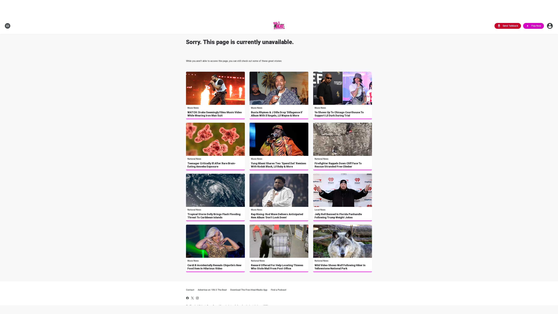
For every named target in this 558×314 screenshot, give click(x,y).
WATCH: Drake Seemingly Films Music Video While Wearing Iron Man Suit (214, 114)
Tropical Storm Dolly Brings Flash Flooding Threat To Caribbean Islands (213, 216)
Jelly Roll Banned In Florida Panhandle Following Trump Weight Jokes (338, 216)
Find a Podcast (278, 290)
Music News (193, 108)
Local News (320, 210)
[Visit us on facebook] (187, 298)
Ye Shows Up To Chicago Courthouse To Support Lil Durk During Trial (339, 114)
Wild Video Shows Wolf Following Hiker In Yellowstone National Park (340, 267)
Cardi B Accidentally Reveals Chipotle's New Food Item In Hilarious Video (214, 267)
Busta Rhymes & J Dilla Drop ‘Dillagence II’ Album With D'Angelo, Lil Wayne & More (277, 114)
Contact (190, 290)
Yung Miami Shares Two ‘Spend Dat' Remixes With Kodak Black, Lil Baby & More (278, 165)
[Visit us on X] (192, 298)
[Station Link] (279, 25)
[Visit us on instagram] (197, 298)
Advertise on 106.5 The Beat (212, 290)
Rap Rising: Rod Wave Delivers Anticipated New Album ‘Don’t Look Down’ (277, 216)
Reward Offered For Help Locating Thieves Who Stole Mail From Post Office (277, 267)
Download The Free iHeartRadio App (248, 290)
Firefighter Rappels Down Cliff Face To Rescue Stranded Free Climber (338, 165)
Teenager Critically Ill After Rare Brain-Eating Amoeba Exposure (211, 165)
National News (194, 159)
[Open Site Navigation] (7, 26)
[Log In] (550, 26)
